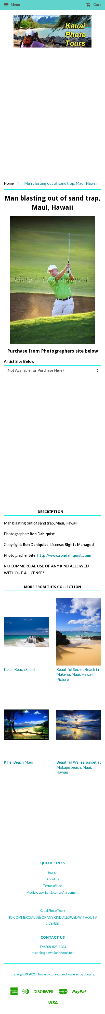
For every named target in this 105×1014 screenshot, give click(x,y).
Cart (97, 4)
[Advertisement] (52, 119)
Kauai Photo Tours (52, 910)
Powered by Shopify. (80, 974)
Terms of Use (52, 886)
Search (52, 872)
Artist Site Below (19, 361)
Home (9, 183)
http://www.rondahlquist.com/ (64, 555)
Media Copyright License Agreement (52, 892)
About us (52, 879)
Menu (15, 4)
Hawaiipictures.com (51, 974)
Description (50, 511)
